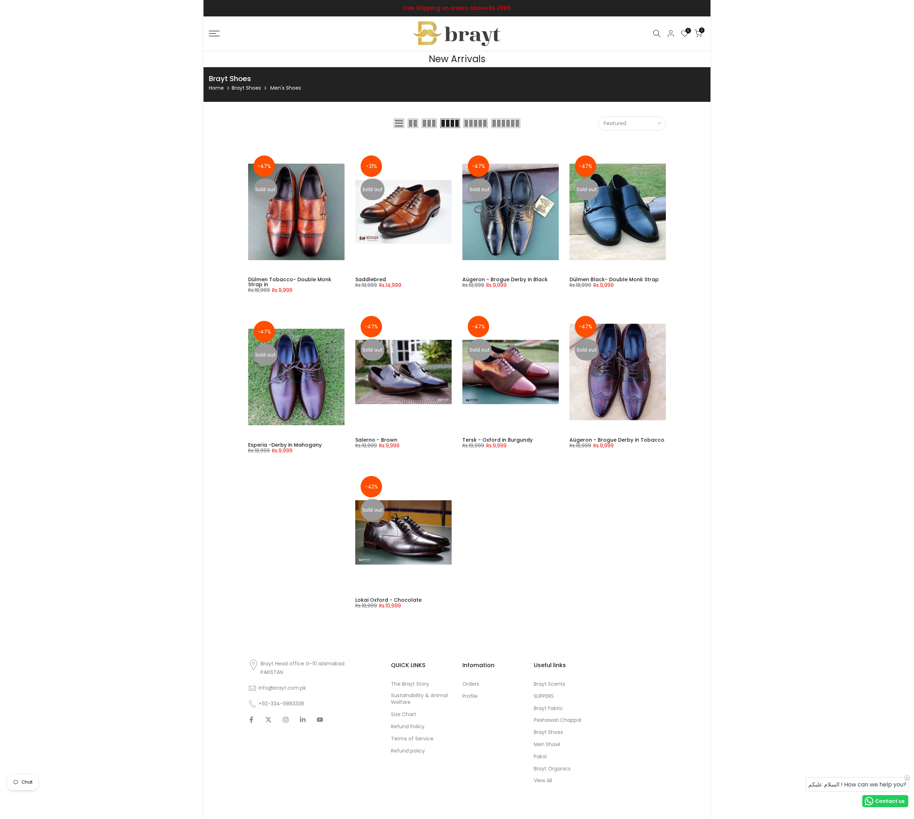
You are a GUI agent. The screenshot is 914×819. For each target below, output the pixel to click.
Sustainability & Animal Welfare (419, 699)
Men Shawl (547, 744)
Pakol (540, 756)
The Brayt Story (410, 684)
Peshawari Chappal (557, 720)
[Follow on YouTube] (320, 719)
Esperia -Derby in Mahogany (285, 444)
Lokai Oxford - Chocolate (388, 600)
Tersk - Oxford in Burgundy (497, 439)
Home (216, 87)
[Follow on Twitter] (268, 719)
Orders (470, 684)
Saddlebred (370, 279)
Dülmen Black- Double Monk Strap (614, 279)
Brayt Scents (549, 684)
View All (543, 780)
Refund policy (408, 751)
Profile (470, 696)
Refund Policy (408, 726)
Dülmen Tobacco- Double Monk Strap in (289, 282)
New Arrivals (457, 59)
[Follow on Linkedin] (303, 719)
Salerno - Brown (376, 439)
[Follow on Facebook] (251, 719)
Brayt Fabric (548, 708)
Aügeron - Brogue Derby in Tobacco (616, 439)
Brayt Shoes (246, 87)
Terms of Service (412, 738)
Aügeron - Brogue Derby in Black (505, 279)
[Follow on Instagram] (285, 719)
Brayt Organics (552, 768)
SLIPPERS (544, 696)
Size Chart (403, 714)
